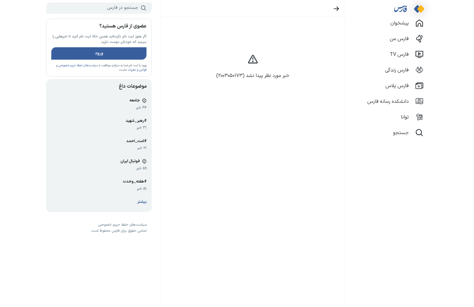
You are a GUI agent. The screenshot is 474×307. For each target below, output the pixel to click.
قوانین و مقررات (137, 70)
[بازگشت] (336, 8)
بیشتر (142, 202)
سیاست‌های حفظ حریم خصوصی (78, 65)
